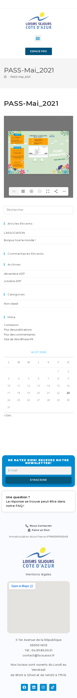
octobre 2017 (12, 281)
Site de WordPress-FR (18, 339)
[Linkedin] (33, 687)
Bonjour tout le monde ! (20, 240)
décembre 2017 (14, 273)
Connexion (11, 324)
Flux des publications (18, 329)
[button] (37, 38)
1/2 (13, 191)
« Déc (7, 415)
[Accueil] (5, 76)
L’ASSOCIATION (14, 232)
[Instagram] (43, 687)
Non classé (11, 303)
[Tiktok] (52, 687)
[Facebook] (24, 687)
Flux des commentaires (19, 334)
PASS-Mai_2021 (20, 76)
